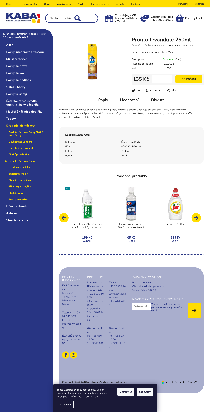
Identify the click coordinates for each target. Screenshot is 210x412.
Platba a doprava (141, 282)
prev (65, 219)
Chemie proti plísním (20, 180)
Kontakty (135, 3)
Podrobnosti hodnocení (181, 45)
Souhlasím (145, 391)
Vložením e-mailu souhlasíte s (166, 307)
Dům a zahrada (17, 206)
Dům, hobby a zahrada (21, 148)
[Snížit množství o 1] (154, 79)
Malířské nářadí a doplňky (24, 112)
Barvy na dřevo (17, 66)
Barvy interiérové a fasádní (25, 52)
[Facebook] (65, 355)
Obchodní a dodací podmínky (148, 286)
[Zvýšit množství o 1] (170, 79)
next (197, 219)
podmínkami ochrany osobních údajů (166, 309)
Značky (81, 3)
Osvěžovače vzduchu (20, 141)
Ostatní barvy (15, 87)
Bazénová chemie (19, 174)
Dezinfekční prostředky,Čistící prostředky (26, 134)
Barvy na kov (15, 73)
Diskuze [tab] (158, 99)
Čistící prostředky (19, 154)
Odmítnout (126, 391)
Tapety (11, 119)
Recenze (10, 3)
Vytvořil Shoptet (175, 382)
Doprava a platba (29, 3)
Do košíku (189, 79)
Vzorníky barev (64, 3)
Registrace (199, 3)
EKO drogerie (16, 193)
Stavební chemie (17, 220)
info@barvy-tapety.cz (71, 325)
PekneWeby (194, 382)
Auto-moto (13, 213)
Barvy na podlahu (18, 80)
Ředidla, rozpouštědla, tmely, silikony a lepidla (22, 103)
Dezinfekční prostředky (22, 161)
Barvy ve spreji (16, 94)
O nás (47, 3)
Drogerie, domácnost (20, 126)
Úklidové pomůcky (19, 167)
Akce (9, 45)
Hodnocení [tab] (129, 99)
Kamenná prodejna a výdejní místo (107, 3)
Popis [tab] (103, 99)
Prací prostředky (18, 199)
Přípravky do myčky (20, 186)
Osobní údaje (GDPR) (144, 290)
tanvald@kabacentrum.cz (117, 295)
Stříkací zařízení (17, 59)
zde (96, 396)
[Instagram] (73, 355)
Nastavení (65, 404)
